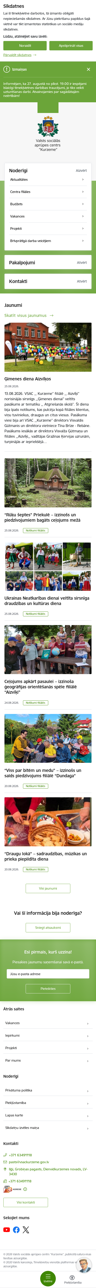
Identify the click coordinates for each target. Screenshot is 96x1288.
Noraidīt (25, 45)
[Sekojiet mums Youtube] (6, 1229)
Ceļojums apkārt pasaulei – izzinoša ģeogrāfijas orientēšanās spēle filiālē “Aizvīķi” (40, 687)
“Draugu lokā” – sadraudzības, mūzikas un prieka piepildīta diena (45, 856)
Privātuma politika (18, 1090)
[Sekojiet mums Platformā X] (26, 1229)
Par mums (13, 1060)
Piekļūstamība (15, 1103)
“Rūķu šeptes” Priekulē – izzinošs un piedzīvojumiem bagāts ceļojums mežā (42, 517)
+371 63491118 (20, 1155)
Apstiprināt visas (71, 45)
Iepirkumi (12, 1035)
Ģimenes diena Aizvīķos (27, 378)
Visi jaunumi (48, 888)
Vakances (12, 1023)
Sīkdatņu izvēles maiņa (22, 1128)
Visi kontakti (26, 1202)
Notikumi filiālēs (35, 530)
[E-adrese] (12, 1189)
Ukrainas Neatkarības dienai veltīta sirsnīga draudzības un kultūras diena (46, 600)
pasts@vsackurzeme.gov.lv (29, 1162)
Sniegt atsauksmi (48, 927)
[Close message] (88, 69)
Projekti (11, 1048)
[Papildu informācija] (25, 1189)
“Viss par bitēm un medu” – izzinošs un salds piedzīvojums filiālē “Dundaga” (42, 773)
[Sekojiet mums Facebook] (16, 1229)
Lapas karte (14, 1115)
